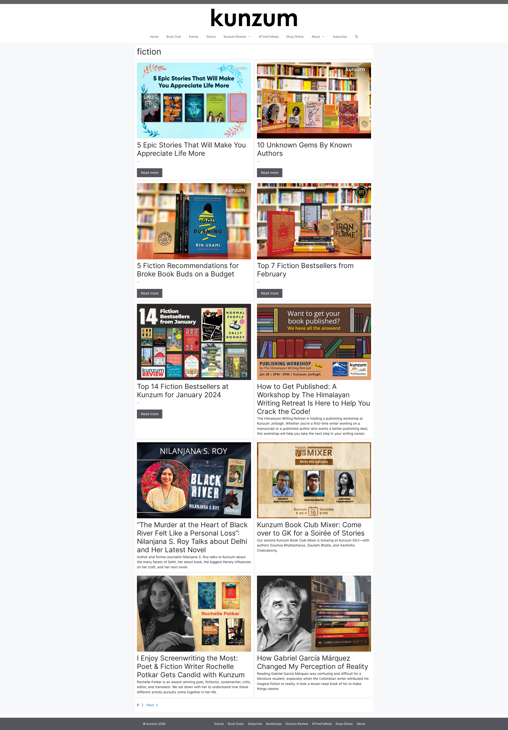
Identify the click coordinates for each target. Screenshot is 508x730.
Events (193, 36)
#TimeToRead (268, 36)
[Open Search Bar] (356, 37)
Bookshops (274, 724)
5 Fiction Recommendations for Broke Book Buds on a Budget (188, 269)
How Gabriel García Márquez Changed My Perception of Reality (312, 662)
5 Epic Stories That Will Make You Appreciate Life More (191, 149)
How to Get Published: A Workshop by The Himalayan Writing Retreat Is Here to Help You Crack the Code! (313, 398)
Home (154, 36)
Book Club (173, 36)
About (316, 36)
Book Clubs (236, 724)
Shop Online (295, 36)
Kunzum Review (235, 36)
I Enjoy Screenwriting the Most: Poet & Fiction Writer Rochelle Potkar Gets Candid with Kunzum (191, 666)
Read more (149, 173)
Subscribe (340, 36)
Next (152, 705)
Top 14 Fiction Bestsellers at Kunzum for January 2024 (183, 390)
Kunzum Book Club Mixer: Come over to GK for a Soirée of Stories (311, 528)
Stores (211, 36)
